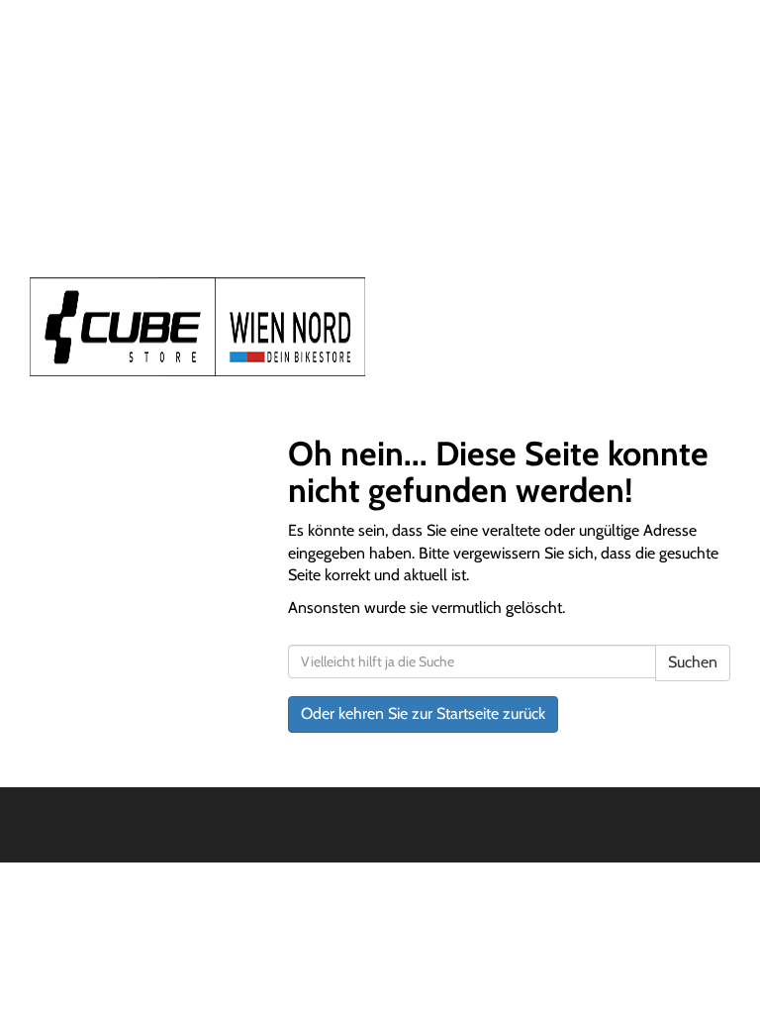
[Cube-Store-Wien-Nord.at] (197, 326)
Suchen (692, 662)
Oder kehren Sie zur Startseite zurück (423, 713)
